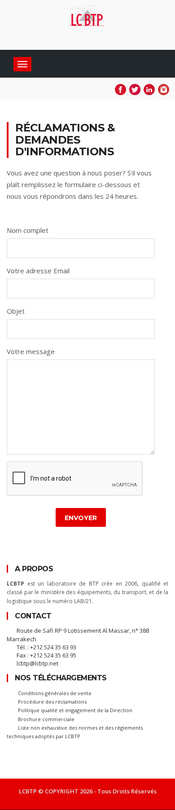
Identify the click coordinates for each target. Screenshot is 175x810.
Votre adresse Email (38, 270)
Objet (16, 310)
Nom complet (27, 230)
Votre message (31, 351)
